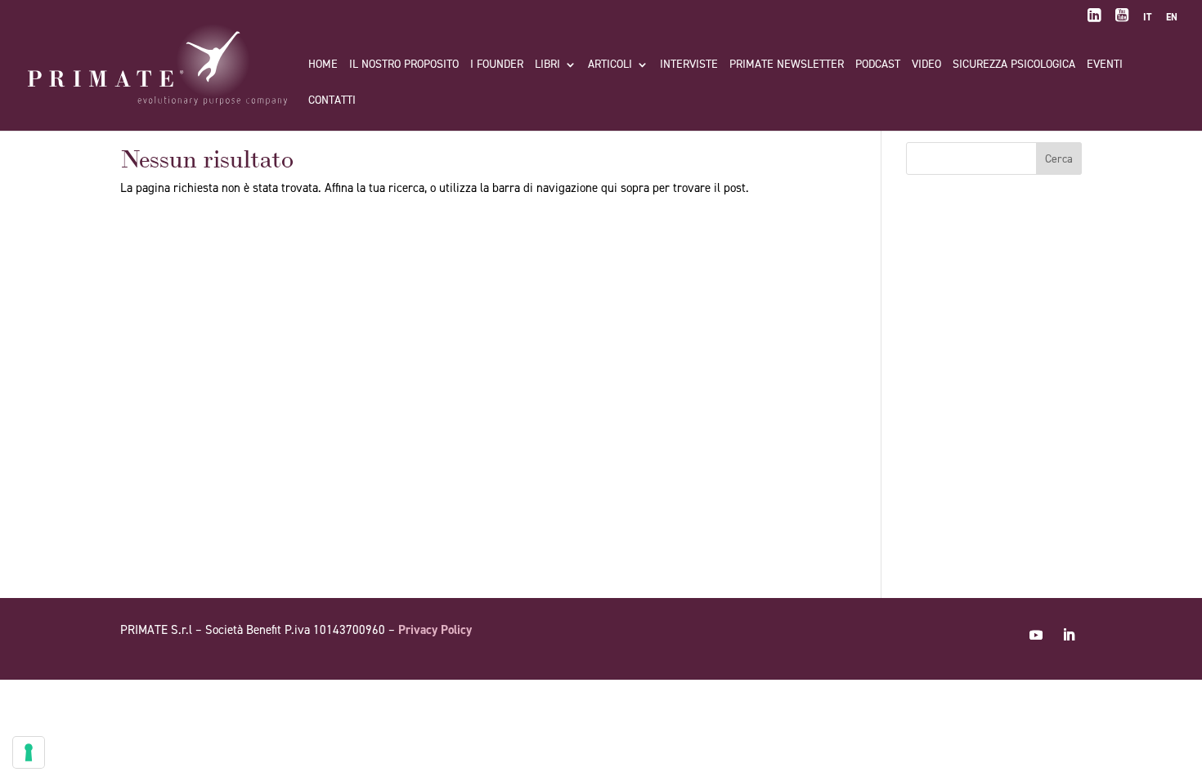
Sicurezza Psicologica (1014, 65)
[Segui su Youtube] (1036, 635)
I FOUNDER (496, 65)
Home (323, 65)
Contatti (332, 101)
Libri (547, 65)
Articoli (610, 65)
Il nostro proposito (404, 65)
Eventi (1105, 65)
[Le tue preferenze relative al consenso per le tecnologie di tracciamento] (28, 752)
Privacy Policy (435, 630)
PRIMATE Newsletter (786, 65)
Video (926, 65)
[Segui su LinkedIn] (1069, 635)
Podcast (877, 65)
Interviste (689, 65)
